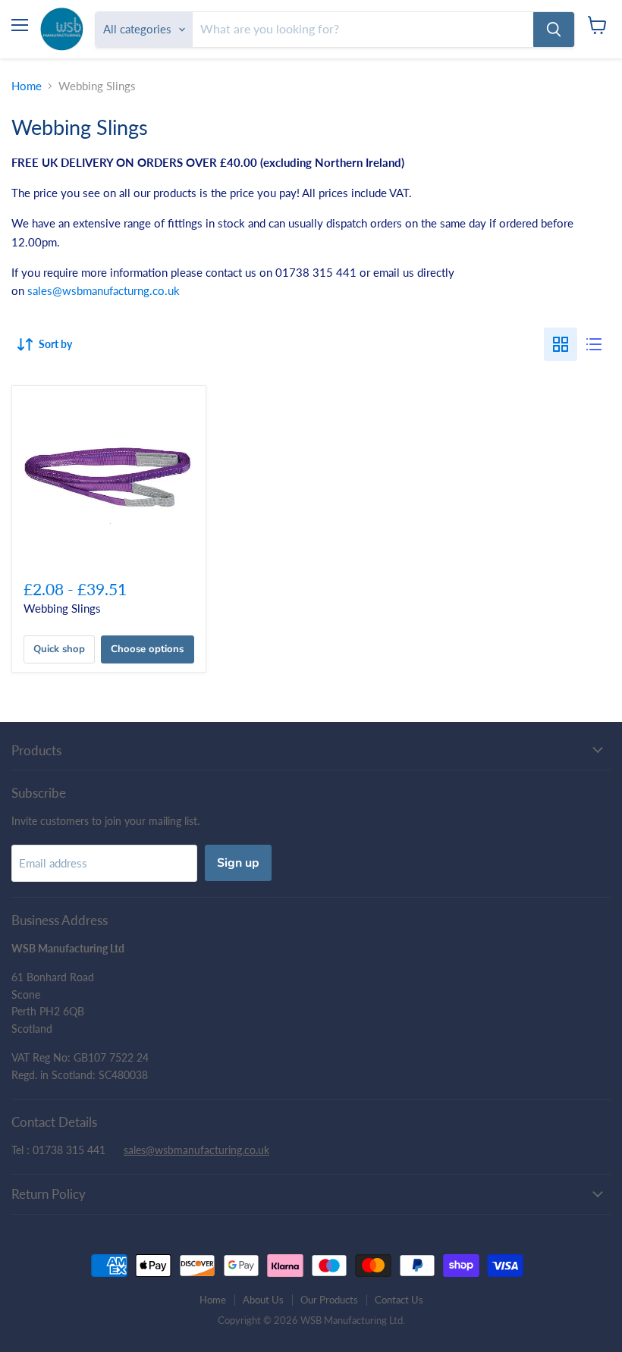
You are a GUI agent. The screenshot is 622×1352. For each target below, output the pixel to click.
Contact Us (399, 1300)
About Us (263, 1300)
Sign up (238, 863)
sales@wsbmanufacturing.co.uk (196, 1149)
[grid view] (560, 344)
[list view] (594, 344)
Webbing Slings (62, 608)
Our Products (329, 1300)
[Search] (553, 29)
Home (26, 86)
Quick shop (59, 649)
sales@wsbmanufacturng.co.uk (103, 290)
